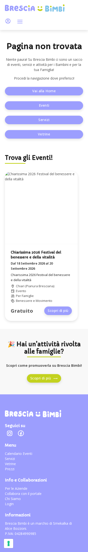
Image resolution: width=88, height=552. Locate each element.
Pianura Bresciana (40, 286)
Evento (21, 291)
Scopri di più (58, 310)
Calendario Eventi (18, 453)
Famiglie (28, 296)
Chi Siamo (13, 498)
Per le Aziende (16, 488)
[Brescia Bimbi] (33, 413)
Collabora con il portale (23, 493)
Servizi (44, 119)
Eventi (44, 105)
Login (9, 503)
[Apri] (20, 22)
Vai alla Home (44, 91)
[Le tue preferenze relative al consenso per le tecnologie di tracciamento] (8, 543)
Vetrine (44, 134)
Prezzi (9, 469)
